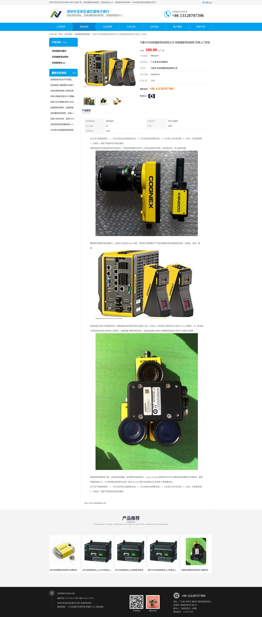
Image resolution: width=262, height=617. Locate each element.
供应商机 (84, 27)
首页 (60, 34)
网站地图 (99, 607)
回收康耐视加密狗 (82, 34)
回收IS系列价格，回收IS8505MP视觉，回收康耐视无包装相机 (63, 119)
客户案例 (177, 27)
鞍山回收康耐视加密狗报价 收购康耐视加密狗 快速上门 (204, 570)
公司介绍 (130, 27)
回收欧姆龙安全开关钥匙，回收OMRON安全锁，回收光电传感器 (63, 80)
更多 (74, 73)
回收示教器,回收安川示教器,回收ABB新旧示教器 (63, 96)
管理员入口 (90, 607)
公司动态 (154, 27)
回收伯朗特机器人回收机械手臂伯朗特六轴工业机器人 (63, 91)
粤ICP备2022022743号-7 (84, 598)
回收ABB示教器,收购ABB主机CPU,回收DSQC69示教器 (63, 102)
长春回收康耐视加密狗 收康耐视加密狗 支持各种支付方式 (172, 570)
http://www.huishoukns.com (95, 503)
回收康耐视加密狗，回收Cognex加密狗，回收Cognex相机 (63, 113)
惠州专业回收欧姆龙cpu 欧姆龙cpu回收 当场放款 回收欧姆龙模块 (142, 570)
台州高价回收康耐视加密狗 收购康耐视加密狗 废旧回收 (63, 130)
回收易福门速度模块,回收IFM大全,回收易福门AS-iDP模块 (63, 85)
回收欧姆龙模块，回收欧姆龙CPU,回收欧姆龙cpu (63, 108)
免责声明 (81, 607)
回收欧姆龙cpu (58, 63)
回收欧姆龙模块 (59, 51)
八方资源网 (72, 607)
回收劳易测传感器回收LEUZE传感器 (63, 124)
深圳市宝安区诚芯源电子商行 (68, 603)
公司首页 (60, 27)
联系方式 (200, 27)
